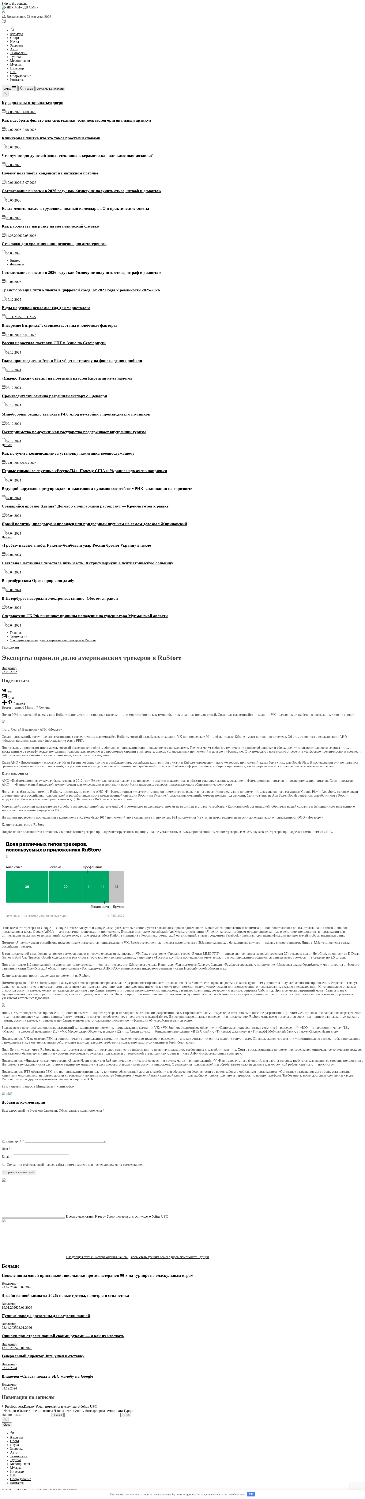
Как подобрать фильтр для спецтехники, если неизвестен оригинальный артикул (76, 120)
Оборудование (20, 76)
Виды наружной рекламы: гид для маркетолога (46, 308)
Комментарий (13, 1141)
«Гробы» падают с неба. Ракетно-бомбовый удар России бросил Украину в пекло (76, 545)
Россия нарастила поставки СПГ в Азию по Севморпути (54, 343)
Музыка (16, 64)
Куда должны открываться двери (32, 102)
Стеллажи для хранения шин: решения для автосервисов (54, 243)
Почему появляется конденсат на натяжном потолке (50, 173)
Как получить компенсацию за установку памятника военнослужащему (68, 453)
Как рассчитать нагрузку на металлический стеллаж (50, 226)
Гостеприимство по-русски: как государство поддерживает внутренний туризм (74, 432)
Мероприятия (20, 60)
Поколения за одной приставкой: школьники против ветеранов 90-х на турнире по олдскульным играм (97, 1275)
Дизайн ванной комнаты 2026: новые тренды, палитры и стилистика (65, 1295)
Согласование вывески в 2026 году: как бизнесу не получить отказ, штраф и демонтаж (81, 191)
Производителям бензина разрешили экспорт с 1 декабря (54, 396)
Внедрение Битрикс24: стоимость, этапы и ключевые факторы (59, 325)
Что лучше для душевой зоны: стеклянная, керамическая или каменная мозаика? (77, 155)
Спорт (14, 38)
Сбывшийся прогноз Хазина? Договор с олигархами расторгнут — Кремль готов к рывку (85, 506)
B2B (13, 72)
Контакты (17, 79)
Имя (6, 1149)
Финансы (17, 264)
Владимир (9, 668)
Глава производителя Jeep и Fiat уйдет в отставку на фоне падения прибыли (72, 360)
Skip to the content (14, 3)
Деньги (7, 445)
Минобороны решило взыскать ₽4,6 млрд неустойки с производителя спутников (76, 414)
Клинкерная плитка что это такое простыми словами (51, 138)
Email (7, 1156)
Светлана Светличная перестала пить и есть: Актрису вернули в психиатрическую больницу (87, 563)
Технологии (18, 53)
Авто (14, 49)
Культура (16, 34)
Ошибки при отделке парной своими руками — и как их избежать (63, 1336)
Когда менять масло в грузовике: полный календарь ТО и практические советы (75, 208)
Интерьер (17, 68)
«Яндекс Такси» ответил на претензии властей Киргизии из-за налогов (67, 378)
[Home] (12, 30)
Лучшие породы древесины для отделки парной (46, 1316)
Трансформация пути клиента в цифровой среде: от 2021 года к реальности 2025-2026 (81, 290)
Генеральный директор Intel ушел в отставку (43, 1356)
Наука (14, 41)
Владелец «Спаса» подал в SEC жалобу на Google (47, 1376)
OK (251, 1494)
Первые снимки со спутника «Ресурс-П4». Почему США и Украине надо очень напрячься (84, 471)
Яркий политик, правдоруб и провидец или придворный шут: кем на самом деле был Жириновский (94, 524)
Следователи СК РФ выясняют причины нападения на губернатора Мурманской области (85, 616)
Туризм (15, 57)
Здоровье (16, 45)
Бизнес (15, 260)
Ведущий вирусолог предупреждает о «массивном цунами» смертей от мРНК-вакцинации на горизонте (97, 488)
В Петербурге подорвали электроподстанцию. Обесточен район (60, 598)
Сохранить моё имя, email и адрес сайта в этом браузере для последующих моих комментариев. (75, 1164)
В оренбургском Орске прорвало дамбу (38, 580)
